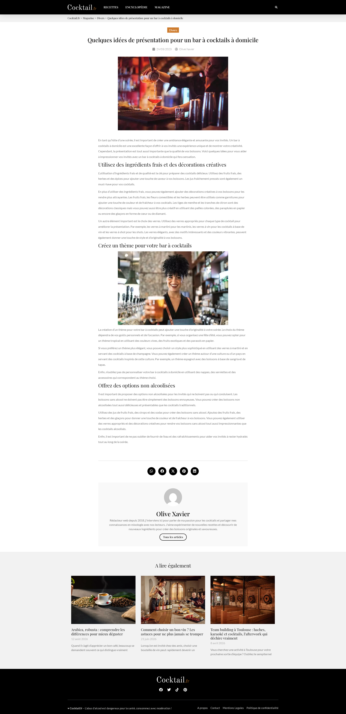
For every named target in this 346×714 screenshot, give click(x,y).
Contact (215, 707)
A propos (202, 707)
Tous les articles (173, 537)
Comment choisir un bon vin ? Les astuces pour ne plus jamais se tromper (172, 631)
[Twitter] (169, 689)
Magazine (162, 7)
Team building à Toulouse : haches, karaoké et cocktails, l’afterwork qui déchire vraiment (238, 633)
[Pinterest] (185, 689)
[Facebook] (161, 689)
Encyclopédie (136, 7)
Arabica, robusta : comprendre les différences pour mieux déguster (98, 631)
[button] (276, 7)
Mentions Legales (233, 707)
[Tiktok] (177, 689)
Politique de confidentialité (262, 707)
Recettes (111, 7)
